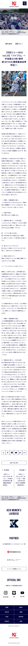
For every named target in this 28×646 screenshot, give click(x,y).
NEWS (7, 607)
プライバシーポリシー (14, 626)
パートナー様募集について (14, 569)
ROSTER (7, 612)
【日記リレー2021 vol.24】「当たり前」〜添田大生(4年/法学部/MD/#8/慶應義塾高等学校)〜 (20, 479)
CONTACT (7, 621)
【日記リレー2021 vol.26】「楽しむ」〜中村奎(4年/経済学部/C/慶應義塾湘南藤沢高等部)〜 (7, 479)
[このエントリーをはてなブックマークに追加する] (20, 452)
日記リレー (13, 31)
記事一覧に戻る (14, 463)
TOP (2, 31)
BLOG (6, 31)
